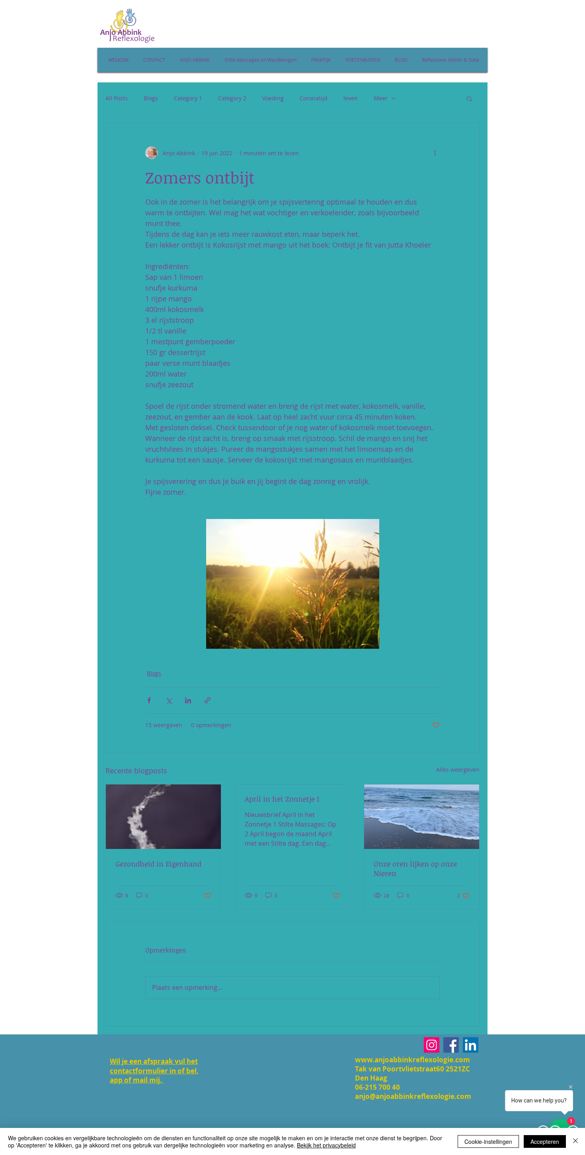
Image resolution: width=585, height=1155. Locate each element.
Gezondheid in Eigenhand (158, 863)
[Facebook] (451, 1045)
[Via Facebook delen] (149, 700)
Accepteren (544, 1141)
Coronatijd (314, 98)
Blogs (151, 98)
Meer (381, 98)
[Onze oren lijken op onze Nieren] (421, 816)
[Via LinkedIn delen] (188, 700)
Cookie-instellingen (488, 1141)
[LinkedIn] (470, 1045)
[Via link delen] (207, 700)
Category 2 (232, 98)
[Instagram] (431, 1045)
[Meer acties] (435, 153)
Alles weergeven (458, 769)
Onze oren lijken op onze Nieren (415, 868)
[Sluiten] (575, 1141)
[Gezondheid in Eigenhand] (163, 816)
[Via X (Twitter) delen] (168, 700)
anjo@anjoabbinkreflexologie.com (413, 1096)
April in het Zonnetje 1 (282, 799)
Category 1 (188, 98)
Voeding (273, 98)
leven (350, 98)
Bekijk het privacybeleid (326, 1145)
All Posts (116, 98)
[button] (469, 98)
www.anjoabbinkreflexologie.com (412, 1059)
